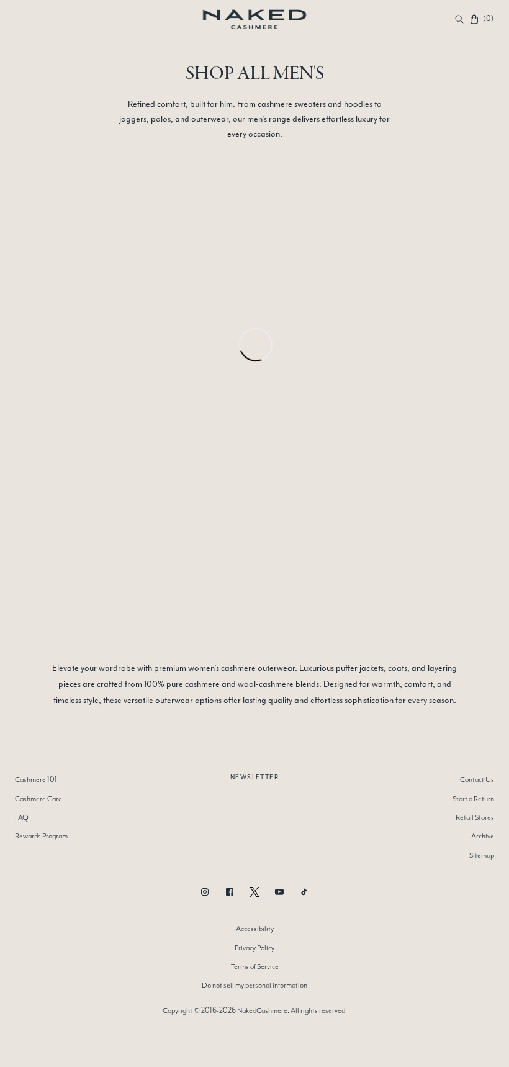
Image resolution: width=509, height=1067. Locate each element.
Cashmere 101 (36, 779)
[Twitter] (254, 892)
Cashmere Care (38, 798)
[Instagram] (205, 892)
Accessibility (255, 928)
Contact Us (477, 779)
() (488, 18)
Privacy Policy (254, 947)
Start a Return (473, 798)
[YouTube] (279, 892)
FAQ (22, 817)
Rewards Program (41, 836)
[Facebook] (230, 892)
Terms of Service (255, 966)
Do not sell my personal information (254, 985)
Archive (482, 836)
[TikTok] (304, 892)
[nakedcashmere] (254, 19)
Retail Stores (475, 817)
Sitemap (481, 855)
